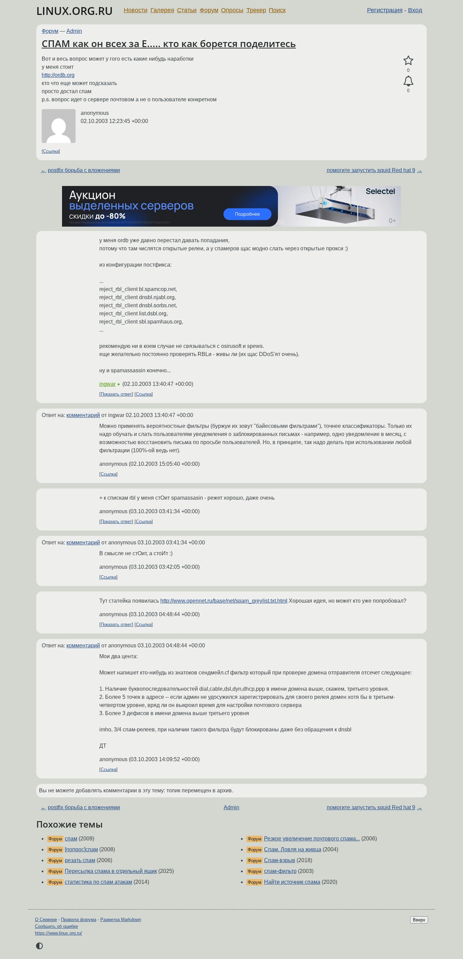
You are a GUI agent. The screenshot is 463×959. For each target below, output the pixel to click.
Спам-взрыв (279, 860)
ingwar (107, 384)
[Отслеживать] (408, 81)
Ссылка (51, 151)
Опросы (232, 10)
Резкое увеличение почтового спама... (312, 838)
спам (71, 838)
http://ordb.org (58, 75)
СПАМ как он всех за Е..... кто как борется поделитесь (169, 43)
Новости (135, 10)
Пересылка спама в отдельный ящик (111, 871)
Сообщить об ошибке (56, 926)
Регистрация (385, 10)
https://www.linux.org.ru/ (58, 933)
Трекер (256, 10)
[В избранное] (408, 61)
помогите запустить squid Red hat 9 (371, 170)
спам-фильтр (280, 871)
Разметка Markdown (120, 919)
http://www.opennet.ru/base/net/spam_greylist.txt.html (223, 601)
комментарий (83, 415)
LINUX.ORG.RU (74, 10)
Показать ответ (116, 394)
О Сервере (46, 919)
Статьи (187, 10)
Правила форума (78, 919)
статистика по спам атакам (98, 882)
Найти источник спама (292, 882)
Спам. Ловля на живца (292, 849)
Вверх (419, 919)
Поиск (277, 10)
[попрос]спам (81, 849)
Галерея (162, 10)
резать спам (80, 860)
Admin (74, 31)
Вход (415, 10)
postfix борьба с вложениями (84, 170)
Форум (209, 10)
